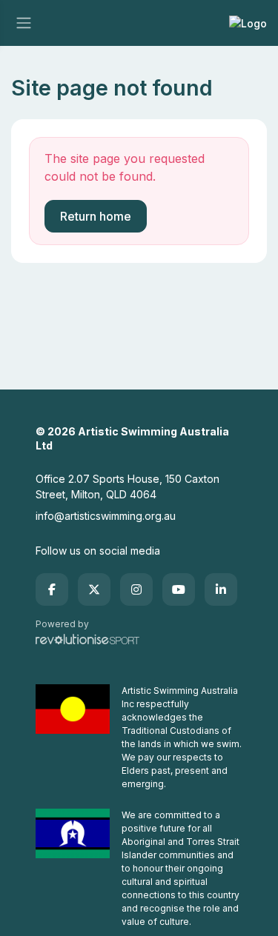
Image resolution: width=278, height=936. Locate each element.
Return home (95, 216)
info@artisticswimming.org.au (106, 515)
